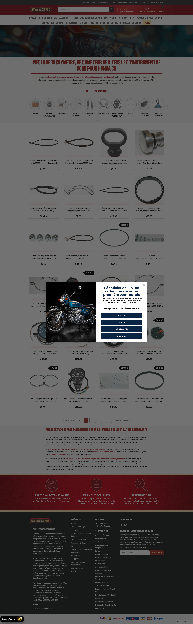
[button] (12, 619)
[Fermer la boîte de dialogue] (144, 285)
